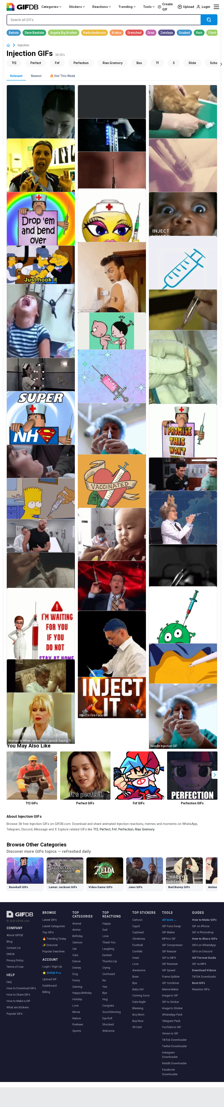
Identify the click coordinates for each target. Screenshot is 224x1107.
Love (75, 1005)
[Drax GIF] (150, 33)
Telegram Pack (171, 1021)
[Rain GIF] (199, 33)
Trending (125, 7)
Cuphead (138, 932)
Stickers (75, 7)
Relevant (16, 76)
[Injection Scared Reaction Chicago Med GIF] (183, 478)
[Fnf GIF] (57, 63)
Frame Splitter (171, 976)
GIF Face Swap (171, 926)
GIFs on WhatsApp (204, 945)
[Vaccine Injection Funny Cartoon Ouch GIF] (112, 336)
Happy (106, 923)
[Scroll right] (221, 64)
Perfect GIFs (85, 803)
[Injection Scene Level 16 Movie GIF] (41, 119)
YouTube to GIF (171, 1027)
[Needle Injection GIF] (183, 716)
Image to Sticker (172, 1008)
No (104, 980)
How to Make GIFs (204, 919)
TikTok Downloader (174, 1039)
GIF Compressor (172, 945)
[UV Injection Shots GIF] (112, 138)
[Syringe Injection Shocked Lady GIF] (41, 173)
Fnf (114, 829)
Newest (36, 76)
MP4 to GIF (169, 938)
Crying (106, 967)
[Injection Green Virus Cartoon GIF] (183, 623)
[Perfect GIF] (35, 63)
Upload (188, 7)
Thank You (109, 942)
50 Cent (137, 1027)
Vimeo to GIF (170, 1033)
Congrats (108, 1005)
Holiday (77, 999)
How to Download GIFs (21, 988)
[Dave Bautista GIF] (34, 33)
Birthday (77, 936)
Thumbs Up (109, 961)
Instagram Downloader (170, 1055)
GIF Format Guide (204, 957)
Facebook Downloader (170, 1072)
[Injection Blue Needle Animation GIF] (183, 270)
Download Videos (204, 970)
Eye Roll (107, 1018)
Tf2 (95, 829)
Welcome (108, 1030)
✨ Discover (50, 945)
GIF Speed (168, 970)
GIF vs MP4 (199, 964)
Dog (75, 974)
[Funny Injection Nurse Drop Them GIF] (41, 226)
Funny (76, 980)
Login (206, 7)
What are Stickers (18, 1007)
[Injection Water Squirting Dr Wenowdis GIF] (183, 525)
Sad (104, 929)
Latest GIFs (49, 919)
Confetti (137, 951)
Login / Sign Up (52, 966)
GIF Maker (168, 932)
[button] (215, 775)
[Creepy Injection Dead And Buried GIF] (41, 574)
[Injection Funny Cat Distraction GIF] (183, 119)
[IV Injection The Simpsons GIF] (41, 269)
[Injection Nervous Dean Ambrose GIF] (41, 539)
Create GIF (167, 6)
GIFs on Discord (202, 951)
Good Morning (111, 1012)
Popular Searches (53, 951)
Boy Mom (138, 1014)
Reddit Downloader (174, 1063)
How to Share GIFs (18, 994)
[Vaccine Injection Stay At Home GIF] (41, 634)
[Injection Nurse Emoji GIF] (112, 223)
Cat (74, 948)
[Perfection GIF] (81, 63)
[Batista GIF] (14, 33)
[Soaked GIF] (184, 33)
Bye (104, 992)
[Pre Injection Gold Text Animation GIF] (112, 105)
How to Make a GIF (18, 1001)
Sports (76, 1030)
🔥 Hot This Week (62, 76)
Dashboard (49, 985)
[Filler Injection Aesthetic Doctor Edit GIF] (112, 654)
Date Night (139, 1001)
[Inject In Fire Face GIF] (112, 697)
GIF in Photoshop (203, 932)
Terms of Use (15, 966)
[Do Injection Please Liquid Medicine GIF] (112, 174)
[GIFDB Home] (8, 45)
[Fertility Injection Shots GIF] (183, 173)
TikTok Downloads (204, 976)
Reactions (100, 7)
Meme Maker (170, 989)
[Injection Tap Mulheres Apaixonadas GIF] (183, 315)
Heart (135, 957)
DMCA (11, 954)
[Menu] (216, 6)
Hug (105, 999)
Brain (135, 976)
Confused (108, 974)
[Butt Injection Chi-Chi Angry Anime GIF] (183, 669)
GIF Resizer (169, 951)
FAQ (9, 982)
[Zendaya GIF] (166, 33)
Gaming (77, 986)
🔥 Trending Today (54, 938)
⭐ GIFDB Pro (51, 973)
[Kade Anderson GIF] (94, 33)
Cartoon (77, 942)
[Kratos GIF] (117, 33)
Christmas (138, 938)
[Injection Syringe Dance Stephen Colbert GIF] (112, 592)
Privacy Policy (15, 960)
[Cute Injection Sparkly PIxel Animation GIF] (112, 384)
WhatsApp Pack (172, 1014)
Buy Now (138, 1021)
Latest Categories (53, 926)
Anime (76, 929)
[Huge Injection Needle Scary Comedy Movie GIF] (41, 679)
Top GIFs (48, 932)
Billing (46, 992)
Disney (76, 967)
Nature (76, 1018)
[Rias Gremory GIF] (113, 63)
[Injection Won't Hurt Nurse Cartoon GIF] (183, 438)
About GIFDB (15, 935)
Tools (147, 7)
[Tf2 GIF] (14, 63)
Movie (76, 1012)
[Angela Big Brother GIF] (63, 33)
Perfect (105, 829)
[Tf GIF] (157, 63)
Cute (75, 955)
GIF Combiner (170, 983)
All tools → (169, 919)
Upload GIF (49, 979)
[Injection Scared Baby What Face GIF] (183, 219)
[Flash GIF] (212, 33)
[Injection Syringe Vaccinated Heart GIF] (112, 488)
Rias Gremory (144, 829)
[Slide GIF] (192, 63)
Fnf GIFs (139, 803)
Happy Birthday (82, 992)
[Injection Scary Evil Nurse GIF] (41, 378)
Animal (76, 923)
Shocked (108, 1024)
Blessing (137, 1008)
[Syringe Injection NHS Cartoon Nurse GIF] (41, 425)
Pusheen (77, 1024)
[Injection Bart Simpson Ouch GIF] (41, 504)
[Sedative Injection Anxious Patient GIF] (183, 570)
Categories (49, 7)
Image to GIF (170, 995)
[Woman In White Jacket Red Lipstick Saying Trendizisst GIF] (41, 718)
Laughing (108, 948)
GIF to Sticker (170, 1001)
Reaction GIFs (201, 989)
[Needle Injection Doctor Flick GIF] (112, 436)
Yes (104, 986)
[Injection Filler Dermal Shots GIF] (183, 378)
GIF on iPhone (200, 926)
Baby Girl (138, 989)
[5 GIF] (174, 63)
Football (137, 945)
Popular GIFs (15, 1013)
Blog (9, 941)
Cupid (136, 926)
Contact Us (14, 948)
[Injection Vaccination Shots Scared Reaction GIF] (112, 287)
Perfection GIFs (192, 803)
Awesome (138, 970)
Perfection (125, 829)
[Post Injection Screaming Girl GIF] (41, 332)
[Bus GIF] (139, 63)
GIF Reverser (170, 964)
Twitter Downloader (174, 1046)
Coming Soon (141, 995)
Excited (107, 955)
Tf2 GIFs (32, 803)
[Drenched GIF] (134, 33)
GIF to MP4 (169, 957)
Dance (76, 961)
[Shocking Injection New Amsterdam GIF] (41, 465)
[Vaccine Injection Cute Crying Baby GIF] (112, 541)
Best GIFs (198, 983)
